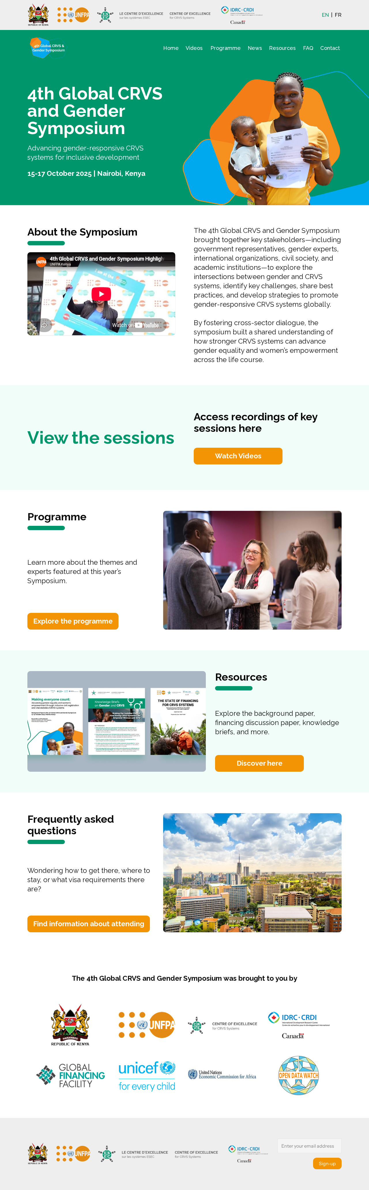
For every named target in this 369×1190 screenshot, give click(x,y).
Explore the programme (73, 621)
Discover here (260, 763)
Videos (194, 48)
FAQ (308, 48)
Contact (330, 48)
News (255, 48)
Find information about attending (88, 924)
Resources (282, 48)
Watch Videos (238, 456)
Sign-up (327, 1163)
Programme (225, 48)
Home (171, 48)
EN (325, 15)
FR (338, 15)
